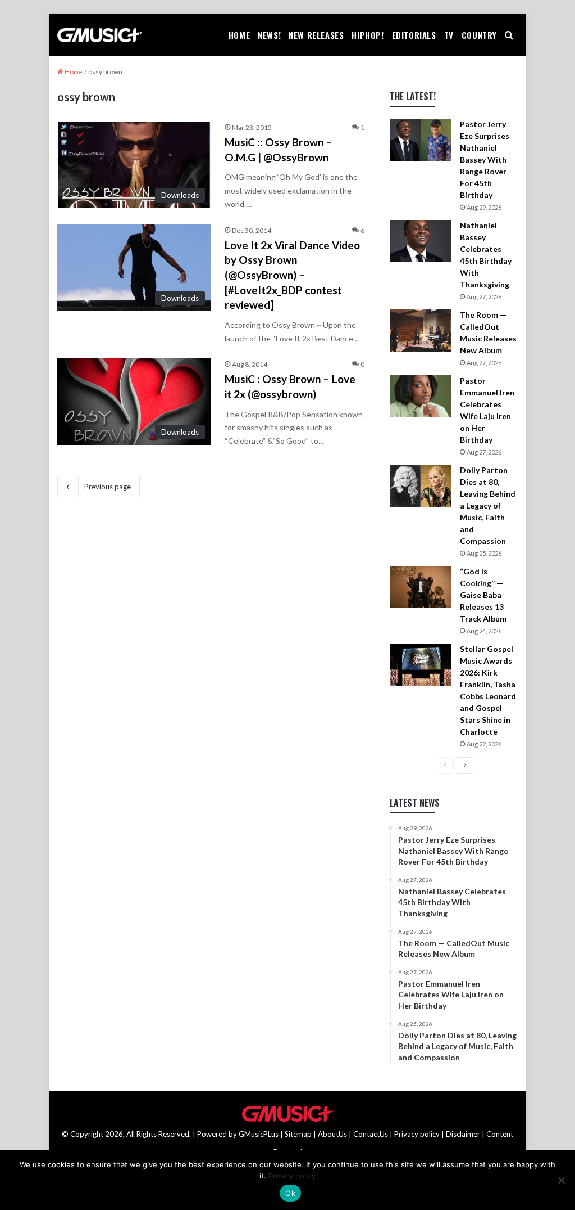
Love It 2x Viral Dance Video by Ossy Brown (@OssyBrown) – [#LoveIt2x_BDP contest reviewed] (292, 275)
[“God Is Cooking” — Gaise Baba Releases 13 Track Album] (420, 587)
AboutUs (332, 1134)
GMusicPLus (259, 1134)
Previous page (107, 486)
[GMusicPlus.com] (99, 35)
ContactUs (370, 1134)
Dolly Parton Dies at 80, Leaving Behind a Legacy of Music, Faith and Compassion (487, 505)
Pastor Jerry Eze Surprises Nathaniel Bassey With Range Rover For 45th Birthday (484, 159)
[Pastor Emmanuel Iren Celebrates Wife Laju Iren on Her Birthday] (420, 396)
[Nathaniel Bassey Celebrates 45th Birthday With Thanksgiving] (420, 241)
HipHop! (368, 35)
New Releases (316, 35)
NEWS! (269, 35)
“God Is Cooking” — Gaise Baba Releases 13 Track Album (483, 594)
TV (449, 35)
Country (479, 35)
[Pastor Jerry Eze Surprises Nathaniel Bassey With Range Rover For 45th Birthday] (420, 140)
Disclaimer (463, 1134)
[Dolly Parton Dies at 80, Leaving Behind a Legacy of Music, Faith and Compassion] (420, 486)
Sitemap (298, 1134)
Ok (290, 1193)
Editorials (414, 35)
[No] (561, 1180)
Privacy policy (417, 1134)
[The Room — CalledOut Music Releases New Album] (420, 330)
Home (239, 35)
